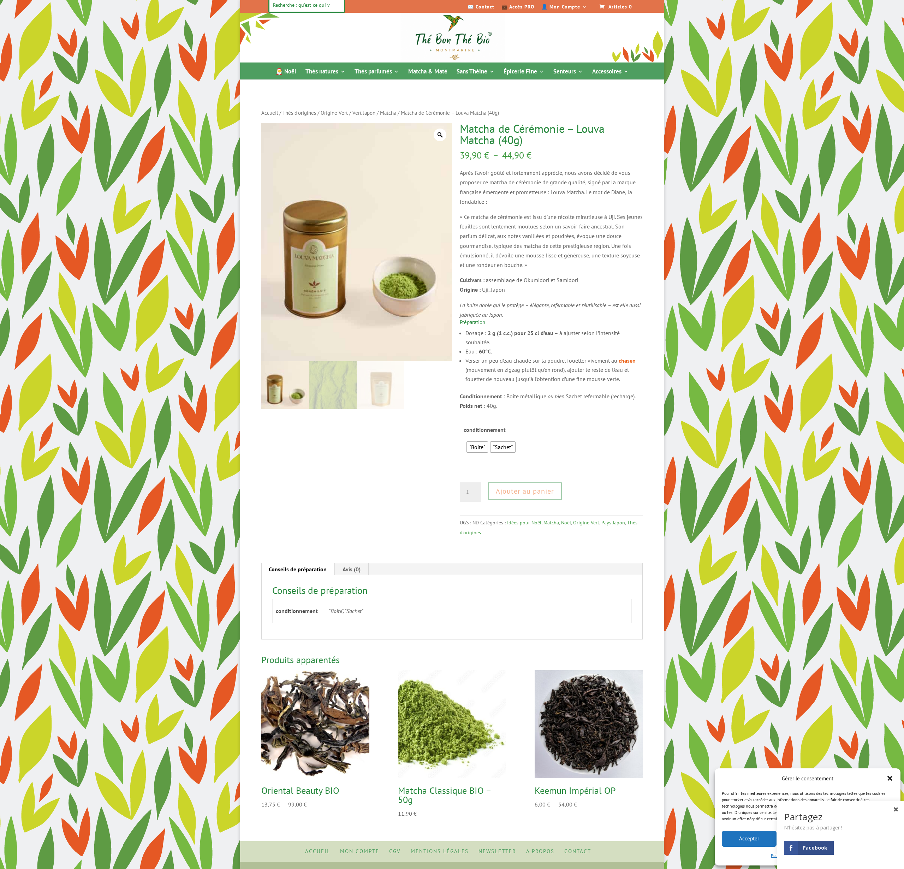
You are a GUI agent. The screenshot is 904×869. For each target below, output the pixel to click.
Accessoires (607, 72)
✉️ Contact (481, 7)
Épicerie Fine (520, 72)
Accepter (749, 838)
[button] (889, 778)
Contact (577, 851)
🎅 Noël (285, 72)
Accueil (269, 112)
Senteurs (564, 72)
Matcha (388, 112)
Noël (566, 522)
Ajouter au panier (525, 491)
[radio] (477, 447)
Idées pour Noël (524, 522)
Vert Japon (363, 112)
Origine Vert (334, 112)
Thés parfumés (373, 72)
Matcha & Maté (427, 72)
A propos (540, 851)
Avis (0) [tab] (352, 569)
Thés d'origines (299, 112)
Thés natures (321, 72)
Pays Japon (613, 522)
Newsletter (497, 851)
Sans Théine (472, 72)
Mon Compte (359, 851)
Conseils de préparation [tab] (298, 569)
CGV (395, 851)
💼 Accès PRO (517, 7)
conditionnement (485, 429)
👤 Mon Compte (560, 7)
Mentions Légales (440, 851)
